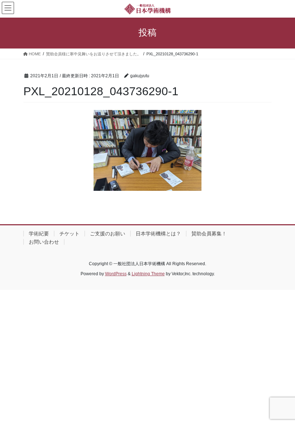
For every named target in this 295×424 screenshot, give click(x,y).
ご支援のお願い (107, 233)
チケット (69, 233)
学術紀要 (39, 233)
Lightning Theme (148, 273)
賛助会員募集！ (209, 233)
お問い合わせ (44, 242)
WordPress (116, 273)
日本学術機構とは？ (158, 233)
